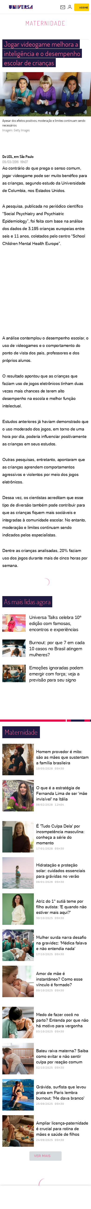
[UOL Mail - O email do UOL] (63, 7)
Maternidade (45, 23)
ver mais (42, 1156)
